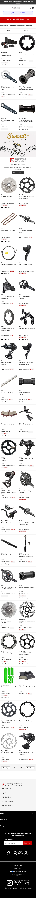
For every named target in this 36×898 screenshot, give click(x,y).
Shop (2, 814)
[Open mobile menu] (2, 8)
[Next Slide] (35, 2)
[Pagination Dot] (15, 21)
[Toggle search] (30, 8)
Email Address (8, 839)
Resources (3, 820)
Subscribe (27, 843)
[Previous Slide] (1, 2)
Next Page (30, 768)
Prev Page (6, 768)
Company (3, 826)
